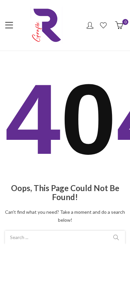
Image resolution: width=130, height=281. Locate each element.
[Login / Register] (90, 25)
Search (116, 237)
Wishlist (104, 25)
